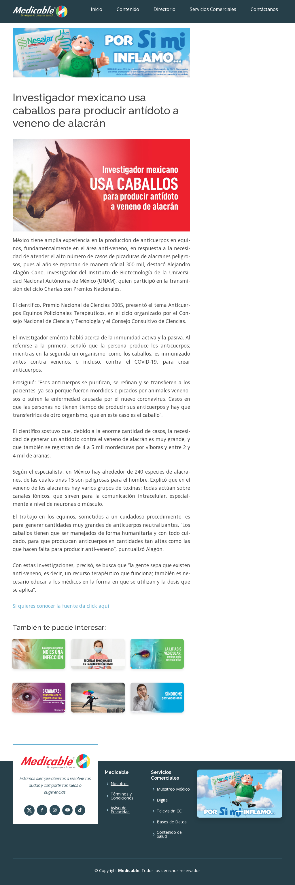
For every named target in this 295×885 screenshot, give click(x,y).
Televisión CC (169, 811)
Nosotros (119, 784)
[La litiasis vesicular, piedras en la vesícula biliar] (157, 653)
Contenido (128, 9)
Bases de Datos (172, 822)
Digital (163, 800)
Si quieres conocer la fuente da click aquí (61, 605)
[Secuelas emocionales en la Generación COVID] (97, 653)
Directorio (164, 9)
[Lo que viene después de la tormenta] (97, 697)
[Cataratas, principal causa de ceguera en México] (38, 697)
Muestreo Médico (173, 789)
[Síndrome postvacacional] (157, 697)
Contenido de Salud (169, 834)
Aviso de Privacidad (120, 810)
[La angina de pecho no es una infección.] (38, 653)
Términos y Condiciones (122, 796)
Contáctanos (264, 9)
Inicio (96, 9)
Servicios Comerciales (213, 9)
